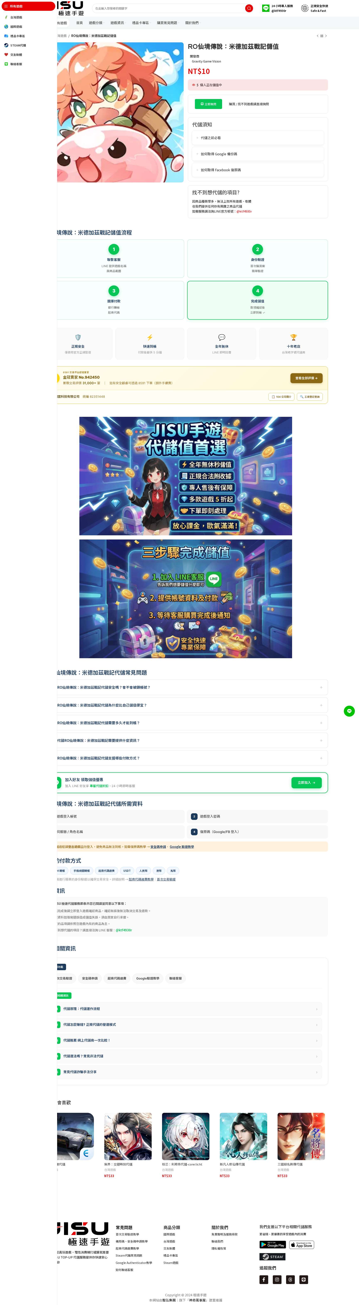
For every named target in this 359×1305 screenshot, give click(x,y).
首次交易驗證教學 (127, 1234)
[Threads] (290, 1279)
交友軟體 (169, 1248)
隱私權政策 (218, 1248)
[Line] (303, 1279)
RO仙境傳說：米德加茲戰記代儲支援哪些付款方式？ (98, 758)
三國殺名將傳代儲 (290, 1164)
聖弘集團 (169, 1300)
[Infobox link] (277, 8)
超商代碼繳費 (117, 978)
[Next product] (326, 36)
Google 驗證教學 (182, 846)
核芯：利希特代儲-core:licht (182, 1164)
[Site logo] (63, 8)
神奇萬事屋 (197, 1300)
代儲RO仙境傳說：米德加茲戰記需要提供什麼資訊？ (98, 740)
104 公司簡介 (281, 396)
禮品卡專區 (171, 1255)
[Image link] (76, 1233)
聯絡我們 (217, 1241)
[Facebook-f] (263, 1279)
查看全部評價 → (306, 378)
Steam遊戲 (171, 1263)
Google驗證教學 (147, 978)
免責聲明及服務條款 (224, 1234)
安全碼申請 (158, 846)
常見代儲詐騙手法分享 (187, 1072)
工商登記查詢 (310, 396)
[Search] (249, 8)
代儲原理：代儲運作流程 (187, 1009)
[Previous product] (318, 36)
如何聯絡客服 (124, 1270)
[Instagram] (277, 1279)
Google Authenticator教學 (134, 1263)
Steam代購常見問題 (129, 1255)
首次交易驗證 (166, 879)
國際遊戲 (169, 1234)
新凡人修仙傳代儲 (232, 1164)
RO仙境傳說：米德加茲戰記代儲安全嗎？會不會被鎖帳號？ (104, 687)
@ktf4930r (244, 211)
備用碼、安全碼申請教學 (132, 1241)
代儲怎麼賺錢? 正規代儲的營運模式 (187, 1024)
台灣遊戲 (60, 35)
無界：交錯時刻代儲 (118, 1164)
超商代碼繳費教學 (141, 879)
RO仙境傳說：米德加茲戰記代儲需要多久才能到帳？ (98, 722)
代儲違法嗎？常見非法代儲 (187, 1056)
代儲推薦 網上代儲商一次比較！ (187, 1040)
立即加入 (304, 782)
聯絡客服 (175, 978)
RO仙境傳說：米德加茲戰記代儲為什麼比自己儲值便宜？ (102, 705)
